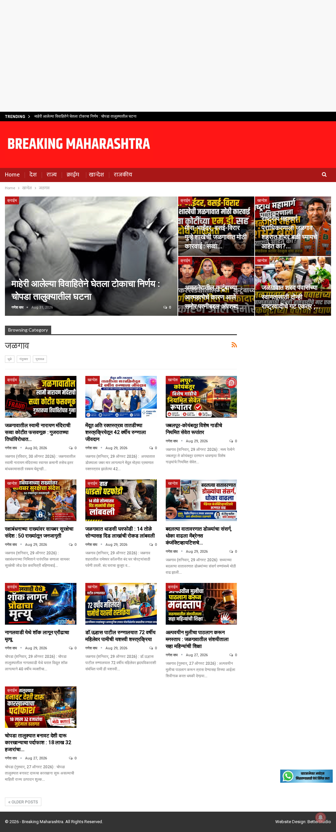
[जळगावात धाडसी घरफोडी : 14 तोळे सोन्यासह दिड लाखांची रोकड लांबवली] (121, 500)
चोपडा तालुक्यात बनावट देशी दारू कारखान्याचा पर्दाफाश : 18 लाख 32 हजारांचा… (38, 742)
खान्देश (96, 175)
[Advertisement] (168, 56)
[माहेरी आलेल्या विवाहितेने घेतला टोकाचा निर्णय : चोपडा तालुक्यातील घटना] (91, 256)
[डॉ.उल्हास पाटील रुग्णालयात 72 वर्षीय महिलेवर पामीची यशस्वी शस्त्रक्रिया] (121, 603)
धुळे (10, 359)
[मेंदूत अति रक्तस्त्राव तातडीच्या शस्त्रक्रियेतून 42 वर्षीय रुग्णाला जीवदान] (121, 396)
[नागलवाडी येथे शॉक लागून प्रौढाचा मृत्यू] (40, 603)
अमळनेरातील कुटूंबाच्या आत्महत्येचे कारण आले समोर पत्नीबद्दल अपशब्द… (214, 297)
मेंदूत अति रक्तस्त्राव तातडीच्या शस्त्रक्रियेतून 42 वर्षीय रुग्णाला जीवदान (115, 432)
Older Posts (24, 802)
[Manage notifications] (320, 817)
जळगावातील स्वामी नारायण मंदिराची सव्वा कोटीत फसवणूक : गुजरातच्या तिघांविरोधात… (38, 432)
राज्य (52, 175)
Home (12, 175)
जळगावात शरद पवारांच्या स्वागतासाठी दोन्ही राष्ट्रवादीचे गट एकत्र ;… (291, 297)
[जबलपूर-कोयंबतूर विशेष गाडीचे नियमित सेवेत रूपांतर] (201, 396)
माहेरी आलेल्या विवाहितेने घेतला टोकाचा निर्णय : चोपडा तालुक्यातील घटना (85, 116)
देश (33, 175)
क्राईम (73, 175)
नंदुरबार (23, 359)
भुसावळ (39, 359)
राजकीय (123, 175)
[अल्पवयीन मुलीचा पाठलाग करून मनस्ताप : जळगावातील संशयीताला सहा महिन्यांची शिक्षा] (201, 603)
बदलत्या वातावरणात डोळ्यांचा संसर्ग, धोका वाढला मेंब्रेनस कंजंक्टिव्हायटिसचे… (199, 536)
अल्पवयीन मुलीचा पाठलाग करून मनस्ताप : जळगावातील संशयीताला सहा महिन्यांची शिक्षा (197, 639)
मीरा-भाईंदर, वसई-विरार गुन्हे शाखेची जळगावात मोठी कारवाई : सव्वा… (216, 237)
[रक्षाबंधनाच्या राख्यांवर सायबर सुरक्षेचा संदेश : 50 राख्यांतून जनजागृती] (40, 500)
